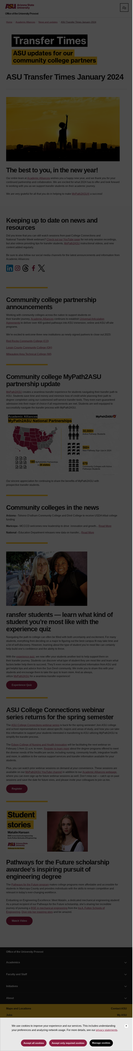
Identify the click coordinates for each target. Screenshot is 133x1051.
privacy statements (106, 1030)
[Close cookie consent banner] (126, 1026)
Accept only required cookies (68, 1043)
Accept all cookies (34, 1043)
